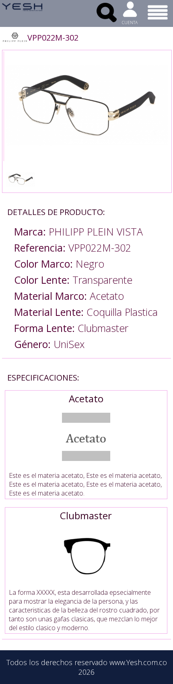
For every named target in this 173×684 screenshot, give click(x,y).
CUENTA (130, 22)
